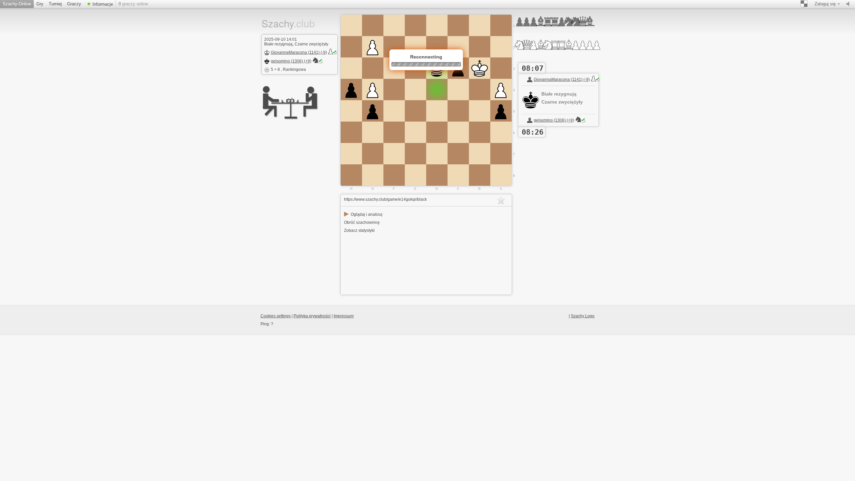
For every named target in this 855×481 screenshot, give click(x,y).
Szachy (283, 23)
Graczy (74, 3)
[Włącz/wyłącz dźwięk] (849, 4)
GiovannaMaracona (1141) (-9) (299, 52)
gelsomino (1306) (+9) (291, 61)
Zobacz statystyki (359, 230)
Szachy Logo (582, 316)
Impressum (344, 316)
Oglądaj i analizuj (363, 214)
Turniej (55, 3)
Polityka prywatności (312, 316)
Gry (39, 3)
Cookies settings (276, 316)
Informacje (102, 4)
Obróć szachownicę (362, 222)
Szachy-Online (17, 3)
